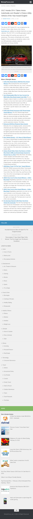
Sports (5, 284)
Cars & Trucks (10, 6)
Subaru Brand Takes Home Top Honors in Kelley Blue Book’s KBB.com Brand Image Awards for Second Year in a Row (17, 152)
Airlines (6, 367)
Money (4, 343)
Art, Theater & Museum (10, 266)
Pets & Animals (8, 335)
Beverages (7, 295)
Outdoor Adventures (9, 389)
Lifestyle (5, 328)
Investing (6, 346)
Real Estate (7, 353)
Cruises (6, 378)
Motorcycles (7, 255)
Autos (3, 6)
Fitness (6, 313)
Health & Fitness (7, 310)
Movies (6, 277)
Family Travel (7, 382)
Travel (4, 365)
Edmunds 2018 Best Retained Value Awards (16, 124)
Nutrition (6, 320)
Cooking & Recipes (9, 299)
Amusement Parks (9, 371)
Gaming (6, 273)
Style (5, 338)
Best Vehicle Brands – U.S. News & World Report (17, 137)
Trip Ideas (6, 400)
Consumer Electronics (10, 360)
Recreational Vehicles (9, 259)
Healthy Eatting (8, 302)
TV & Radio (7, 288)
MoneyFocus (6, 18)
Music (5, 280)
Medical (6, 317)
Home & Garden (8, 331)
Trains (5, 393)
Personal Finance (8, 349)
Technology (6, 357)
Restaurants (7, 306)
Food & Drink (6, 292)
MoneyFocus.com (7, 2)
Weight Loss (7, 324)
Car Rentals (7, 375)
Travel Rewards (8, 396)
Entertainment (6, 263)
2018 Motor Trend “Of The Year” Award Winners (17, 166)
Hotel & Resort (8, 385)
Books (5, 270)
